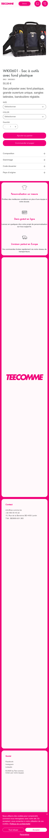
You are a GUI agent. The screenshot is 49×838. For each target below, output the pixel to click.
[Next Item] (42, 37)
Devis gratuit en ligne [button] (24, 218)
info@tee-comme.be (14, 510)
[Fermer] (45, 816)
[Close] (37, 3)
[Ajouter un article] (15, 126)
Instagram (10, 764)
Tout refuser (13, 830)
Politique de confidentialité (20, 823)
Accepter (36, 830)
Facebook (9, 762)
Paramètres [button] (24, 834)
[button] (25, 4)
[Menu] (45, 3)
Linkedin (9, 767)
